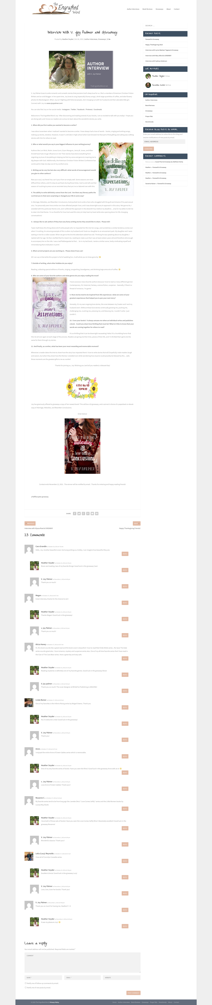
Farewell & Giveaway (152, 39)
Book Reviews (147, 9)
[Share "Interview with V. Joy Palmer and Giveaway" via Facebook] (74, 513)
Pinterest (89, 109)
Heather (148, 167)
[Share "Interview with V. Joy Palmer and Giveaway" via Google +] (83, 513)
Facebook (80, 109)
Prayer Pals (149, 116)
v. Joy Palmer (46, 781)
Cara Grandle (41, 546)
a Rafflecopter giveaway (39, 497)
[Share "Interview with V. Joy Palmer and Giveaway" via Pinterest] (88, 513)
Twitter (73, 109)
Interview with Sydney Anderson (156, 61)
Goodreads (98, 109)
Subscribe (149, 149)
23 (108, 39)
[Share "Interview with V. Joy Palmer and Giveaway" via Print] (97, 513)
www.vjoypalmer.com (54, 103)
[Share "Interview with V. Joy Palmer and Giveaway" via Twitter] (79, 513)
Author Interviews (133, 9)
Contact (176, 9)
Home (114, 1002)
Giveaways (159, 9)
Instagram (66, 109)
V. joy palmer (46, 683)
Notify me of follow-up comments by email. (43, 983)
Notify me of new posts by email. (39, 987)
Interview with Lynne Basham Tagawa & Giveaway (161, 50)
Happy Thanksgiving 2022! (154, 45)
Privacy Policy (54, 1002)
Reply (125, 554)
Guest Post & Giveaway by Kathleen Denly (169, 162)
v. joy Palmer (46, 628)
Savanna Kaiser (150, 184)
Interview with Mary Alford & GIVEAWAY (158, 56)
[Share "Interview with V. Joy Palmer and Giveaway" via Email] (92, 513)
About (169, 9)
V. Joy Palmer (46, 579)
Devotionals (149, 122)
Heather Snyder (67, 39)
